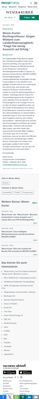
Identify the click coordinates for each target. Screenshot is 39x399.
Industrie (7, 342)
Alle (34, 203)
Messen (7, 350)
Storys (4, 7)
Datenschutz (8, 389)
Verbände (7, 346)
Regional (22, 7)
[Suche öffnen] (31, 3)
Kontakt (6, 383)
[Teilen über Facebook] (3, 397)
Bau (5, 339)
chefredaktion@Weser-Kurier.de (15, 165)
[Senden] (35, 397)
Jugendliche (8, 354)
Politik (17, 192)
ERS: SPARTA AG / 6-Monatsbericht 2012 (20, 278)
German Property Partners (14, 300)
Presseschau (28, 192)
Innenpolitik (7, 192)
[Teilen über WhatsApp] (16, 397)
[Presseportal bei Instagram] (20, 377)
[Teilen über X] (9, 397)
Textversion (24, 389)
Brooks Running (10, 323)
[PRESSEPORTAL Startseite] (11, 3)
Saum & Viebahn (10, 304)
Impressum (7, 381)
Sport (6, 327)
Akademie (7, 386)
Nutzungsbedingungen (28, 383)
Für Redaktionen (26, 381)
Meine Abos (32, 7)
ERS (6, 335)
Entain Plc (8, 308)
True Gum (7, 311)
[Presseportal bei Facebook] (14, 377)
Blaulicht (12, 7)
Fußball (7, 331)
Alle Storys (8, 17)
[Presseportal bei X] (17, 377)
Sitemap (23, 394)
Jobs (21, 386)
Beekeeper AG (9, 296)
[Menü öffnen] (35, 3)
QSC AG (7, 319)
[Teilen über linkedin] (29, 397)
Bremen (6, 55)
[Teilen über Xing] (23, 397)
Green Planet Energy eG (13, 315)
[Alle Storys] (19, 13)
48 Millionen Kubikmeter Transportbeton (19, 282)
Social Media (25, 391)
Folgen (27, 17)
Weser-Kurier (8, 29)
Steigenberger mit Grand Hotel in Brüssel (19, 292)
